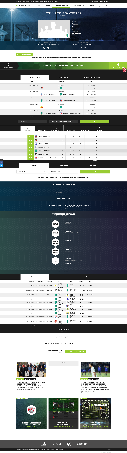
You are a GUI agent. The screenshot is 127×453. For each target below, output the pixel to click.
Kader (34, 165)
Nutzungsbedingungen (35, 449)
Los (94, 121)
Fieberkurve (71, 130)
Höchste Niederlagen (92, 277)
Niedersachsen (66, 10)
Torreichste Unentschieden (63, 277)
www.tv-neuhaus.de (55, 350)
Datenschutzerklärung (26, 449)
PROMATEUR (19, 1)
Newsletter (57, 1)
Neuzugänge (64, 165)
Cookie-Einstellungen (59, 449)
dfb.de (24, 1)
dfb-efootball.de (29, 1)
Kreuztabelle (85, 130)
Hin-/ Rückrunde (42, 130)
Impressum (18, 449)
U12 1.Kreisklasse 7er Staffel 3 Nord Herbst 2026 (88, 19)
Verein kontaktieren (75, 351)
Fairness (99, 130)
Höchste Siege (34, 277)
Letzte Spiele (63, 77)
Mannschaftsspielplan (92, 77)
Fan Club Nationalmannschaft (38, 1)
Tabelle (27, 130)
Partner (45, 1)
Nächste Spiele (35, 77)
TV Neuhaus (63, 329)
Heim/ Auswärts (56, 130)
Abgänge (93, 165)
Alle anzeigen (63, 271)
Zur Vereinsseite (63, 15)
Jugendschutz (42, 449)
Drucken (95, 160)
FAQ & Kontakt (51, 1)
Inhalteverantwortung (50, 449)
